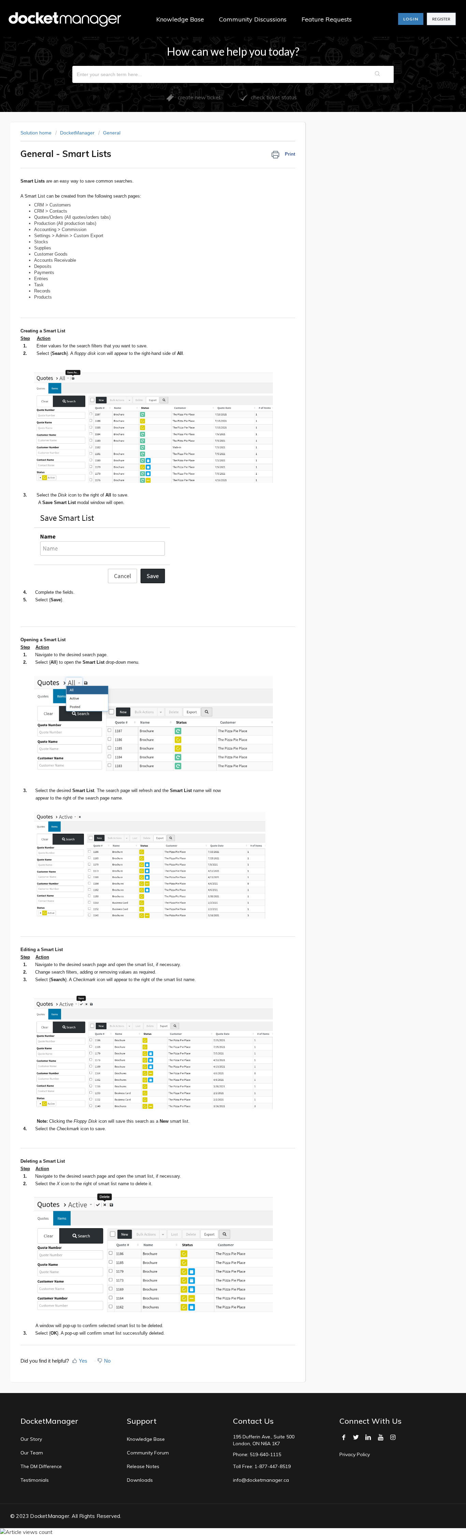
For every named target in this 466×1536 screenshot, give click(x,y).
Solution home (36, 132)
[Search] (378, 74)
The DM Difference (41, 1466)
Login (410, 18)
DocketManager (77, 132)
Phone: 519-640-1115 (257, 1454)
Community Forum (148, 1453)
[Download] (220, 701)
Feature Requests (327, 19)
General (111, 132)
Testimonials (34, 1480)
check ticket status (272, 97)
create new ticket (197, 97)
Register (441, 18)
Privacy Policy (354, 1454)
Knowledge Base (180, 19)
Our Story (31, 1439)
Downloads (140, 1480)
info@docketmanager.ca (261, 1480)
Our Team (31, 1453)
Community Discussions (253, 19)
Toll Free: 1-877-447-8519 (262, 1466)
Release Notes (143, 1466)
